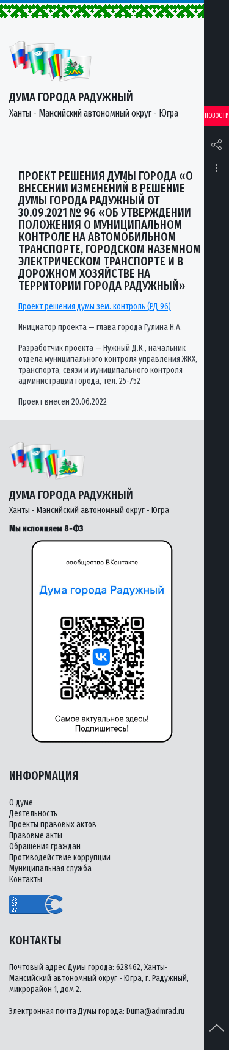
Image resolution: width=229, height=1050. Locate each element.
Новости (217, 116)
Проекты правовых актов (52, 824)
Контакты (25, 879)
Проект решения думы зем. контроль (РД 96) (94, 306)
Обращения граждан (45, 846)
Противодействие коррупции (60, 857)
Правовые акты (35, 835)
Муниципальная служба (50, 868)
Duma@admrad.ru (155, 1011)
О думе (21, 802)
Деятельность (33, 813)
